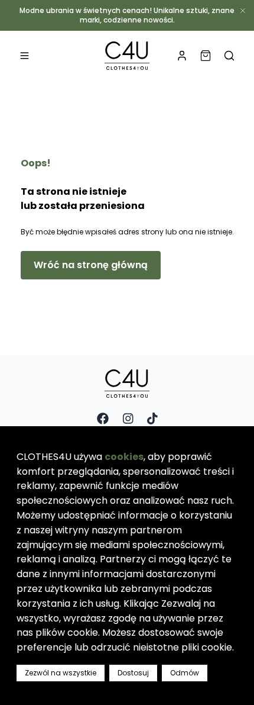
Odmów (184, 673)
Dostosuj (133, 673)
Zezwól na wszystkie (60, 673)
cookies (124, 456)
